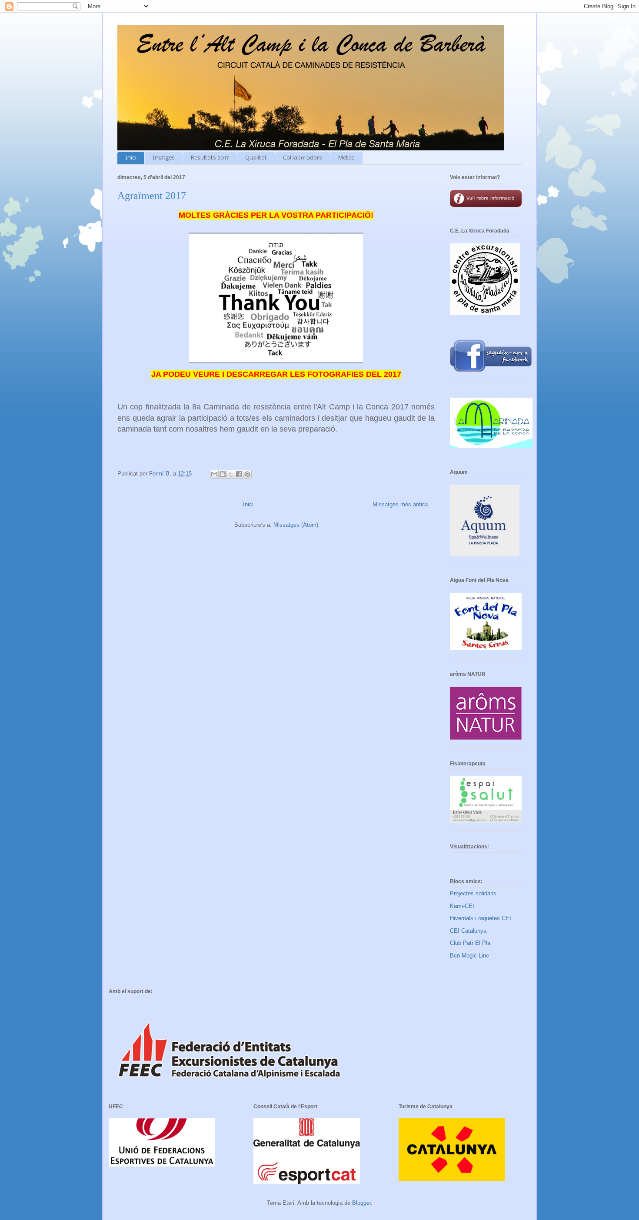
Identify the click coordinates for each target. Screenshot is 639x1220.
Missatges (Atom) (295, 525)
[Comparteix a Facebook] (239, 474)
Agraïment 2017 (151, 195)
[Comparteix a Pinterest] (247, 474)
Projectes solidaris (473, 893)
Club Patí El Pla (470, 943)
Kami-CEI (462, 906)
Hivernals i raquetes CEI (480, 918)
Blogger (361, 1203)
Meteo (346, 158)
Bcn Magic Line (469, 955)
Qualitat (256, 158)
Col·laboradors (302, 158)
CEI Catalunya (468, 930)
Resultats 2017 (210, 158)
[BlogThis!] (222, 474)
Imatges (164, 158)
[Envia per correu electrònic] (214, 474)
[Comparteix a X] (230, 474)
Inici (130, 158)
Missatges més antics (400, 504)
